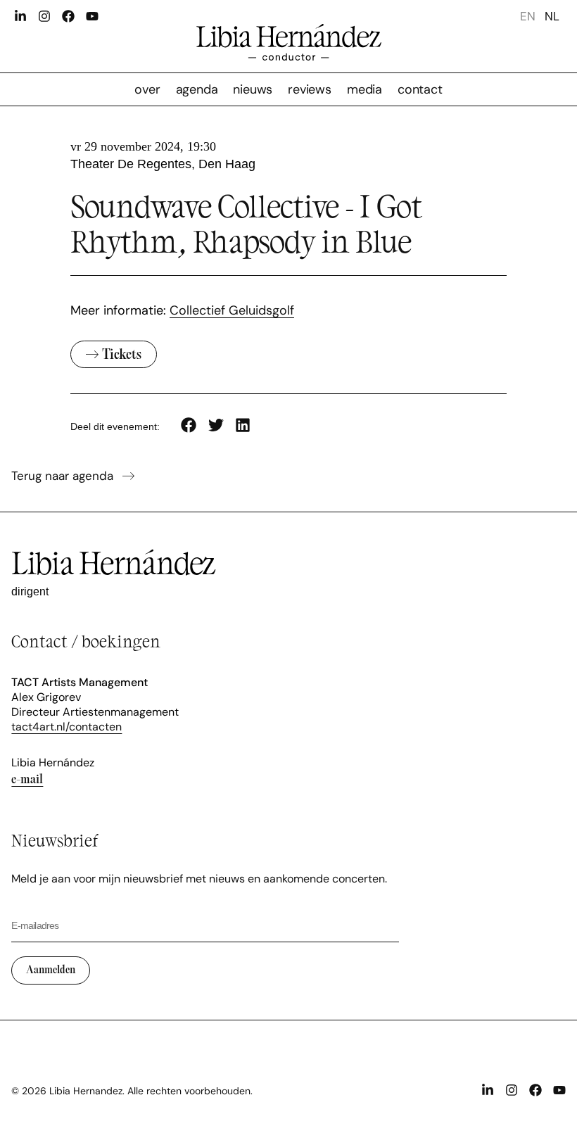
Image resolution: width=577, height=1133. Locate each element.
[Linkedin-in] (20, 16)
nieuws (252, 89)
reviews (309, 89)
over (147, 89)
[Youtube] (92, 16)
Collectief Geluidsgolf (232, 310)
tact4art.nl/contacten (66, 726)
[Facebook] (68, 16)
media (364, 89)
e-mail (27, 779)
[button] (189, 425)
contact (420, 89)
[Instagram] (44, 16)
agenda (197, 89)
